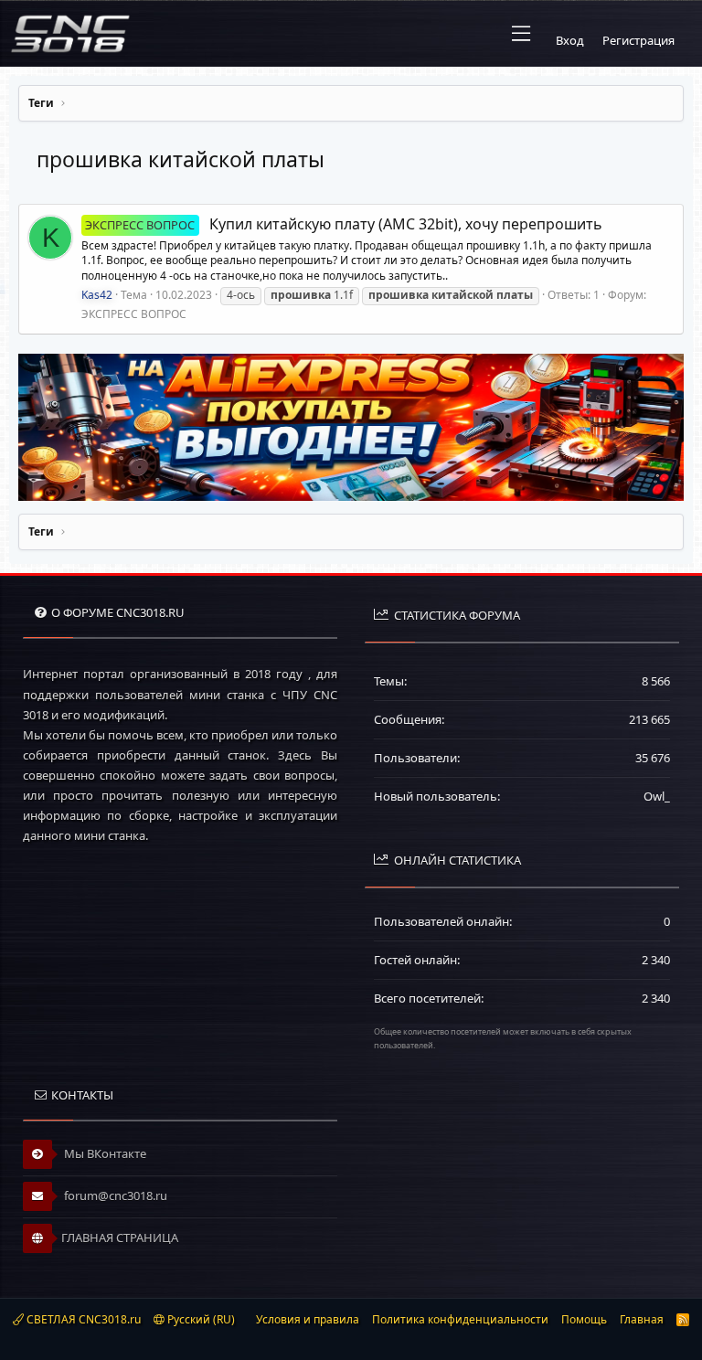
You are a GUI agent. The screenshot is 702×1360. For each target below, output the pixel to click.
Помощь (584, 1319)
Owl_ (657, 796)
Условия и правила (307, 1319)
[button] (521, 34)
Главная (642, 1319)
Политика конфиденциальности (460, 1319)
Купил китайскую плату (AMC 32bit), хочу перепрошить (343, 224)
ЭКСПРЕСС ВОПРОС (133, 314)
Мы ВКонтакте (103, 1153)
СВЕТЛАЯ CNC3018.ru (82, 1319)
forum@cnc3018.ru (114, 1195)
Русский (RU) (200, 1319)
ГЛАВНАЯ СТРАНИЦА (119, 1237)
